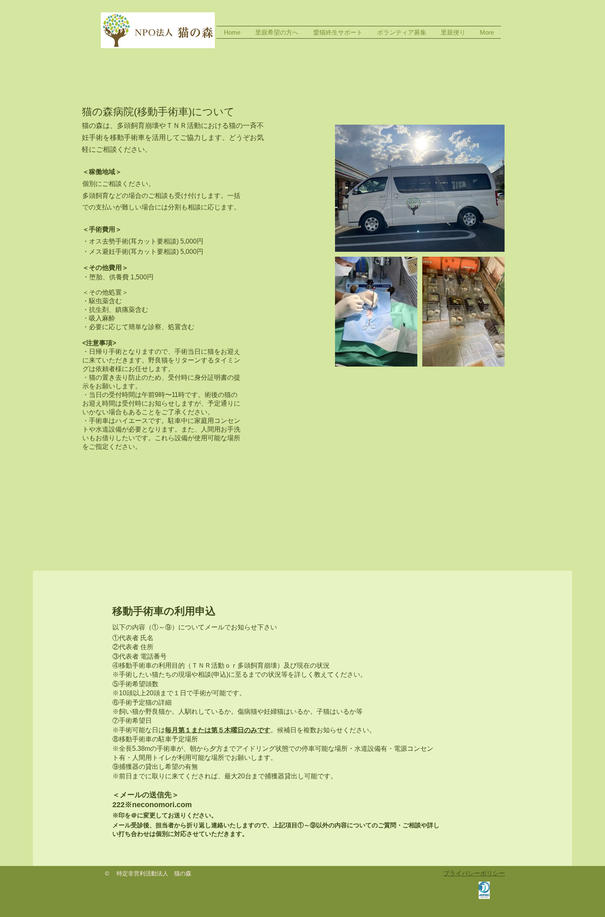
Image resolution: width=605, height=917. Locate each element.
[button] (277, 32)
